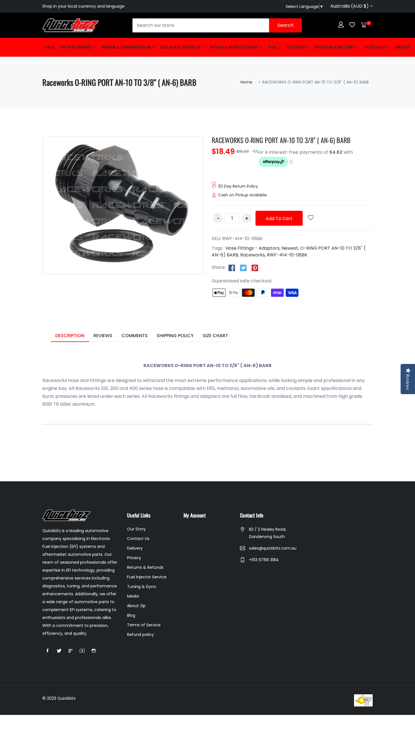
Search (285, 25)
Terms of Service (144, 625)
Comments (134, 335)
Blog (131, 615)
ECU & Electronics (180, 47)
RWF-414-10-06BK (287, 255)
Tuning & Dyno (141, 586)
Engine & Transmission (126, 47)
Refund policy (140, 634)
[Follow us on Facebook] (232, 268)
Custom (296, 47)
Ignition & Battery (334, 47)
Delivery (135, 548)
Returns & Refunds (145, 567)
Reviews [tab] (102, 335)
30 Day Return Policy (238, 186)
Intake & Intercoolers (234, 47)
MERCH (402, 47)
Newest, (290, 248)
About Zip (136, 606)
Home (246, 82)
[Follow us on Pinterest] (255, 268)
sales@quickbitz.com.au (272, 548)
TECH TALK (374, 47)
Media (133, 596)
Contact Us (138, 538)
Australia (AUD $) (350, 6)
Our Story (136, 529)
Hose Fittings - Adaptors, (253, 248)
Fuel (272, 47)
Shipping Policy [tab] (175, 335)
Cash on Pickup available (242, 195)
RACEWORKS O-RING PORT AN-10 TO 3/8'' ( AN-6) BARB (281, 140)
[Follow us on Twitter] (243, 268)
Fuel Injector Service (147, 577)
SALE (49, 47)
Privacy (134, 558)
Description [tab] (69, 335)
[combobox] (217, 25)
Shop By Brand (76, 47)
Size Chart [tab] (215, 335)
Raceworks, (253, 255)
